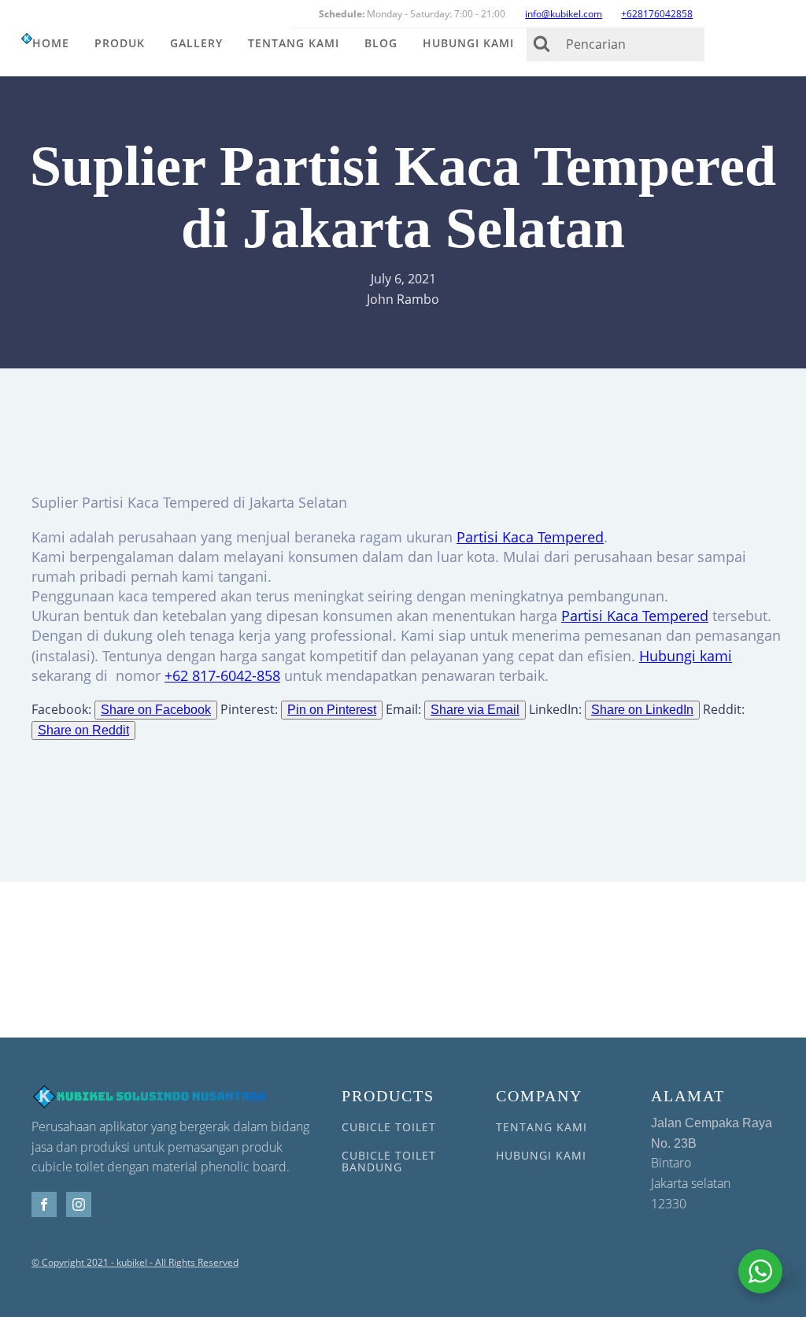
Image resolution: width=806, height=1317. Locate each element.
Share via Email (475, 709)
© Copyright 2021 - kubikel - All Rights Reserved (134, 1262)
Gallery (196, 42)
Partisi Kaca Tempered (530, 536)
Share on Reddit (83, 730)
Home (50, 42)
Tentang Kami (293, 42)
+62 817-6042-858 (222, 675)
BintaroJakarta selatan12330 (711, 1164)
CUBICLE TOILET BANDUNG (389, 1161)
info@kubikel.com (563, 13)
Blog (380, 42)
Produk (119, 42)
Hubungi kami (685, 655)
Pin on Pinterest (331, 709)
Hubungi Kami (468, 42)
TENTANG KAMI (541, 1127)
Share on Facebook (156, 709)
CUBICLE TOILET (389, 1127)
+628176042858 (657, 13)
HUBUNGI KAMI (541, 1155)
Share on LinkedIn (642, 709)
